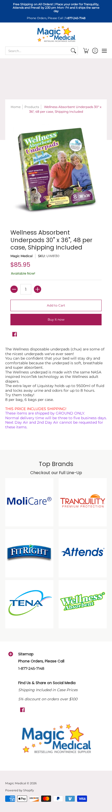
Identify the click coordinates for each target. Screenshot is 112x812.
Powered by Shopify (19, 790)
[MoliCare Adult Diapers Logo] (29, 502)
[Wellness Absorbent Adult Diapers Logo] (83, 604)
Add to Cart (56, 305)
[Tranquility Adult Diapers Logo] (83, 502)
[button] (85, 51)
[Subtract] (14, 289)
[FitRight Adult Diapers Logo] (29, 553)
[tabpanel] (56, 389)
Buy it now (56, 319)
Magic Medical (21, 256)
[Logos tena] (29, 604)
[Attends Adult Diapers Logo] (83, 553)
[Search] (73, 51)
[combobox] (37, 51)
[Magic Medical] (56, 34)
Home (16, 107)
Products (31, 107)
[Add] (37, 289)
